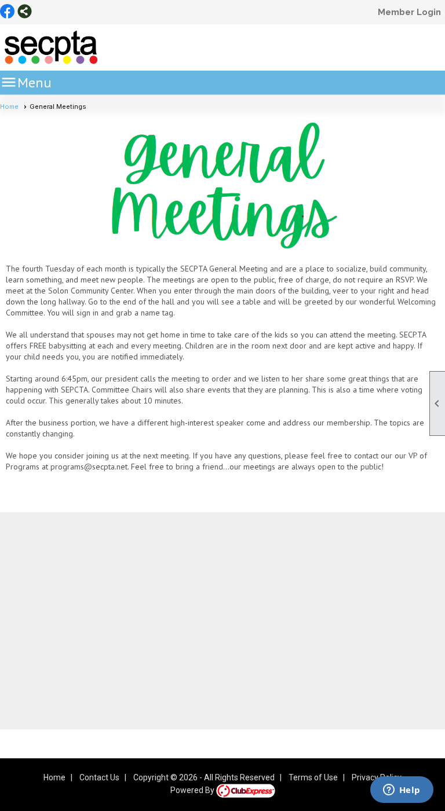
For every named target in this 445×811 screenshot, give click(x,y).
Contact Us (99, 777)
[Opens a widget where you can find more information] (401, 790)
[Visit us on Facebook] (7, 12)
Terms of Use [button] (313, 777)
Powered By (193, 790)
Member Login (409, 12)
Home (9, 106)
